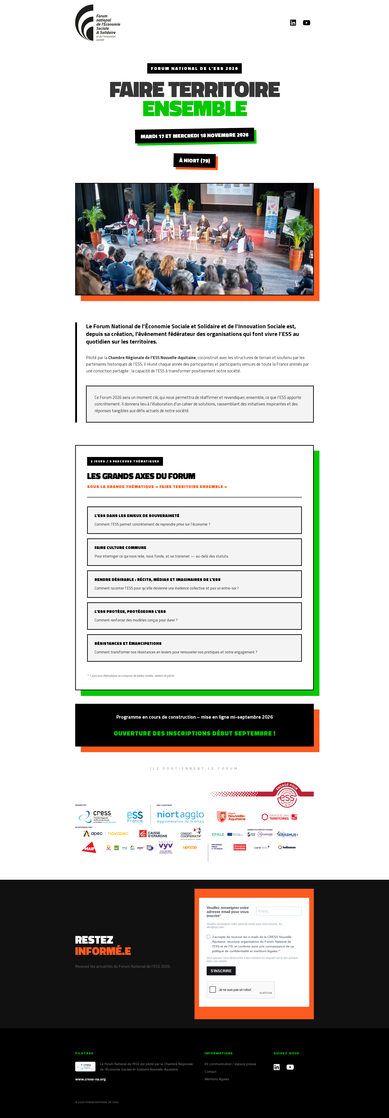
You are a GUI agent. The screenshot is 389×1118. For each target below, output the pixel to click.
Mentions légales (217, 1079)
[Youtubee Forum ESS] (306, 22)
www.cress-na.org (90, 1079)
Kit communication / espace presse (230, 1064)
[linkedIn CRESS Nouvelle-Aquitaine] (293, 22)
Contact (210, 1071)
